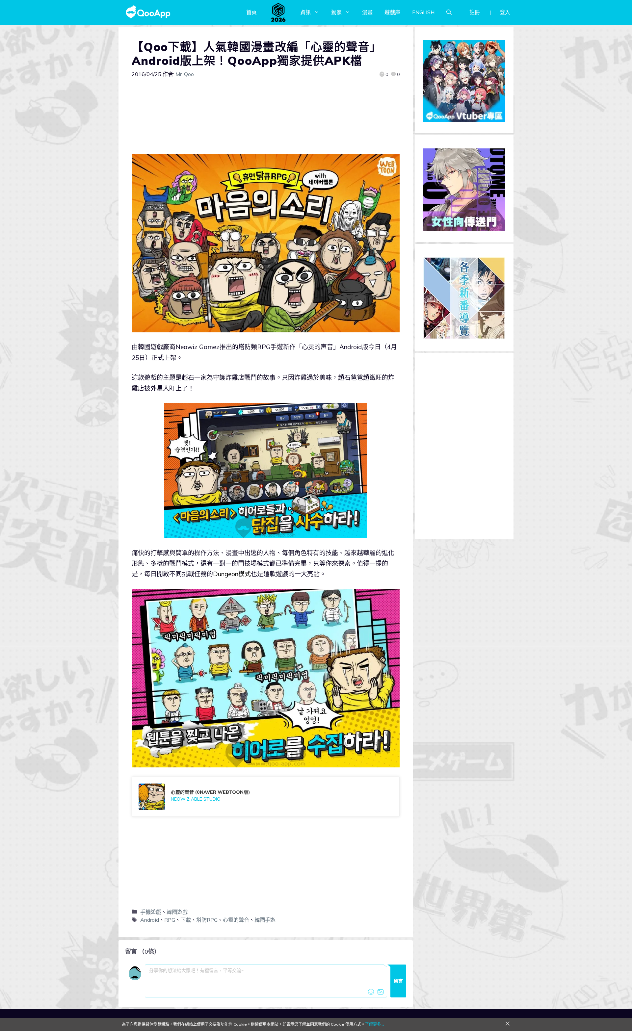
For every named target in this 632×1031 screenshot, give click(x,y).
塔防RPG (207, 919)
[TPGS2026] (278, 12)
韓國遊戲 (177, 912)
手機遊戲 (150, 912)
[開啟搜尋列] (449, 12)
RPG (169, 919)
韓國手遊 (265, 919)
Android (149, 919)
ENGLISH (423, 12)
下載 (185, 919)
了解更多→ (375, 1024)
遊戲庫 (392, 12)
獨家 (336, 12)
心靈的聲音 (236, 919)
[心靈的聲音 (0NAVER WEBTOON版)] (265, 796)
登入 (505, 12)
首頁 (251, 12)
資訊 (305, 12)
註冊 (474, 12)
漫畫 (367, 12)
